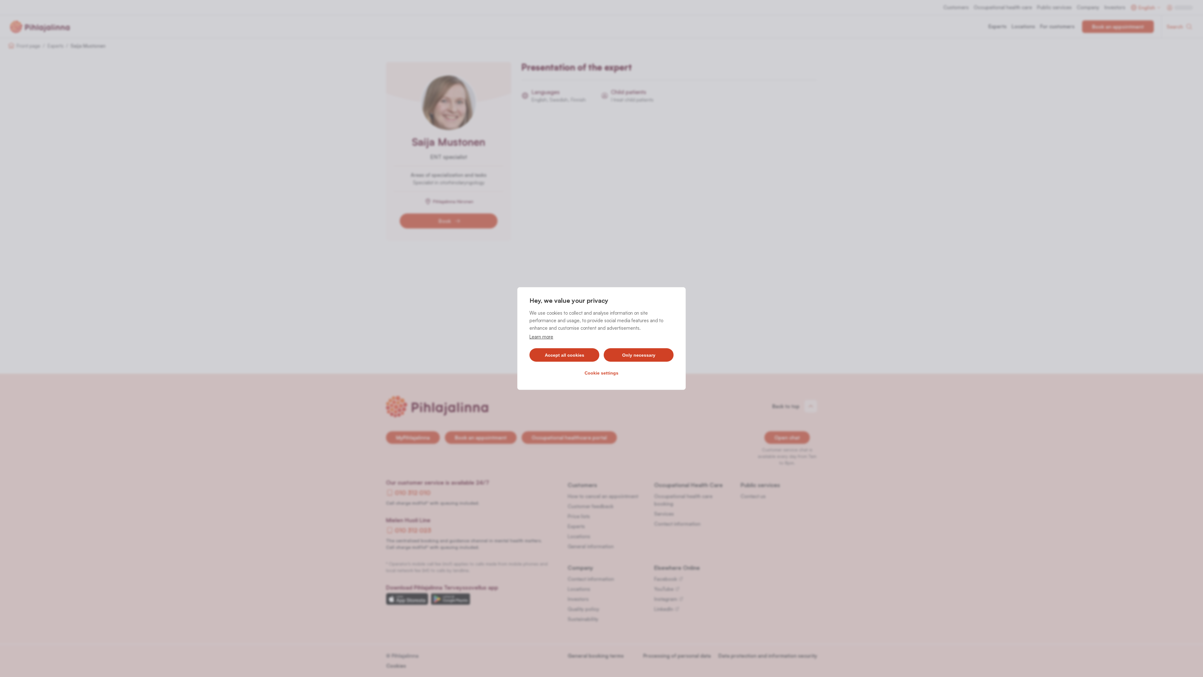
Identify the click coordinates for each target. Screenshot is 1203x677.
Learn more (541, 337)
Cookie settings (601, 372)
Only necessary (638, 355)
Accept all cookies (564, 355)
